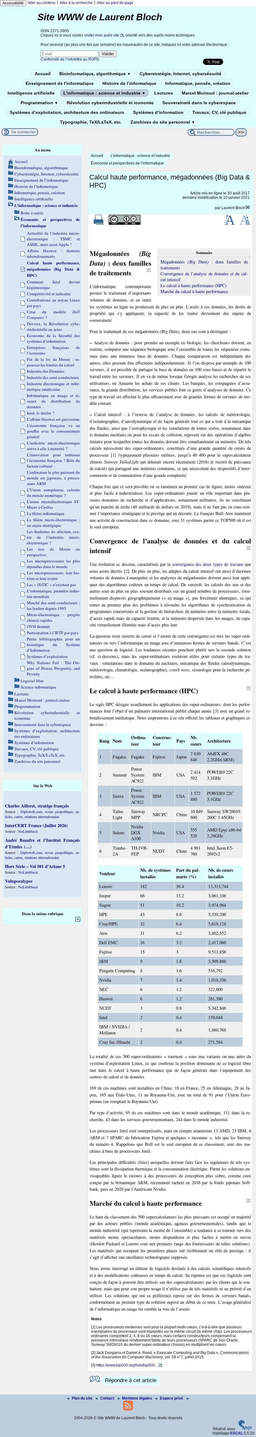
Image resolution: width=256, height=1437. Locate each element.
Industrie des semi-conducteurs (53, 377)
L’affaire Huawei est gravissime (53, 419)
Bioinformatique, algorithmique (95, 73)
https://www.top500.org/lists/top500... (127, 1365)
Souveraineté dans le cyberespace (199, 102)
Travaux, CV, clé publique (219, 112)
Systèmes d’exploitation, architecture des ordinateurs (67, 112)
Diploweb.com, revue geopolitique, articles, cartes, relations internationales (42, 814)
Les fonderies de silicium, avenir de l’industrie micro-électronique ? (53, 537)
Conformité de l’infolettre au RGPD (70, 59)
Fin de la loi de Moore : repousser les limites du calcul (53, 362)
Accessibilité (13, 3)
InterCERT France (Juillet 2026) (36, 825)
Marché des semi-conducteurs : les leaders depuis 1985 (53, 605)
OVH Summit (38, 626)
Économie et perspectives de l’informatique (127, 163)
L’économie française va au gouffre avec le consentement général (53, 431)
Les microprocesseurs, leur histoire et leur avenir (53, 575)
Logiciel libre (32, 681)
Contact (107, 1398)
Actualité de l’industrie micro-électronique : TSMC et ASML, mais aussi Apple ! (53, 238)
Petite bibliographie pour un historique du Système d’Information (53, 644)
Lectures (163, 93)
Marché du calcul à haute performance (194, 291)
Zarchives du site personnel (162, 122)
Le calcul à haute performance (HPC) (193, 285)
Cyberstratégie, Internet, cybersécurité (180, 73)
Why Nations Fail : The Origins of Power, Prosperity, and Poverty (53, 668)
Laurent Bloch (233, 208)
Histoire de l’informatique (129, 83)
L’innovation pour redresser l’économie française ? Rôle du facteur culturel (53, 460)
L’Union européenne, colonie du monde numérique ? (53, 492)
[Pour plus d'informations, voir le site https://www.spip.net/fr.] (245, 1429)
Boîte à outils (32, 213)
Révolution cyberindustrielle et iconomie (110, 102)
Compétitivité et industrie (49, 294)
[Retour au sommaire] (148, 270)
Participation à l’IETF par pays (52, 632)
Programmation (39, 102)
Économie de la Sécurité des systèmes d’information (53, 338)
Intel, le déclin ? (40, 413)
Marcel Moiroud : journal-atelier (215, 93)
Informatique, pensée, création (197, 83)
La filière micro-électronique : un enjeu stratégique (53, 522)
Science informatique (38, 687)
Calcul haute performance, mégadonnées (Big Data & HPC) (53, 269)
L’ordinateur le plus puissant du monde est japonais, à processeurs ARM (53, 477)
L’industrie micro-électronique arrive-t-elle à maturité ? (53, 445)
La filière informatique (45, 513)
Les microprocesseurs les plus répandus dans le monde (53, 563)
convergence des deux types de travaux (207, 564)
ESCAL (236, 1433)
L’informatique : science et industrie (104, 93)
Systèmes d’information (158, 112)
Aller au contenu (42, 3)
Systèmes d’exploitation (47, 656)
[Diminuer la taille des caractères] (245, 223)
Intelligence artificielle (31, 93)
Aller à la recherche (76, 3)
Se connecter (23, 132)
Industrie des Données (45, 371)
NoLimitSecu (28, 831)
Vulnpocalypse (18, 881)
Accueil (43, 73)
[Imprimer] (99, 223)
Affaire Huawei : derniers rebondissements (53, 253)
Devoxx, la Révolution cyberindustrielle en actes (53, 326)
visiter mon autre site (101, 35)
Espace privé (172, 1398)
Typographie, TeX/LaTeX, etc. (91, 122)
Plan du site (82, 1398)
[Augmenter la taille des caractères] (229, 223)
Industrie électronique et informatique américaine (53, 386)
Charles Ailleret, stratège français (37, 805)
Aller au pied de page (115, 3)
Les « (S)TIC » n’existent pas (51, 584)
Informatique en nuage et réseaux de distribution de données (53, 401)
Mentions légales (137, 1398)
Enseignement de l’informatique (60, 83)
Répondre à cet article (130, 1380)
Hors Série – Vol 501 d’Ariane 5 (35, 866)
